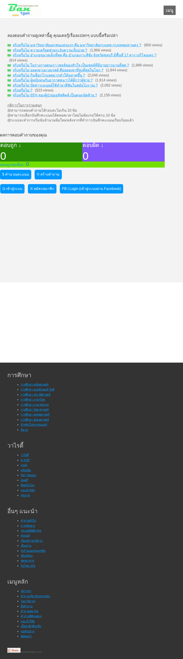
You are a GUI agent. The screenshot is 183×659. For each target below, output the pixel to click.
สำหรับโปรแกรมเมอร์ (34, 424)
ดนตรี (24, 480)
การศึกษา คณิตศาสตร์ (34, 384)
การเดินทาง (28, 525)
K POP (25, 460)
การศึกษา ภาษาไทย (33, 399)
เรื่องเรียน (27, 555)
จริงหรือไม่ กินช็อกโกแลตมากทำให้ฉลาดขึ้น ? (49, 75)
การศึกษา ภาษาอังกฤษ (35, 404)
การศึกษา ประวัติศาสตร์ (35, 394)
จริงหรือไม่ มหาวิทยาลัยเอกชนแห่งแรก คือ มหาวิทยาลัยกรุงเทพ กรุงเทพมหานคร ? (77, 45)
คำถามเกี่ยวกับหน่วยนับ (35, 596)
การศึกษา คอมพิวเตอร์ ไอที (37, 389)
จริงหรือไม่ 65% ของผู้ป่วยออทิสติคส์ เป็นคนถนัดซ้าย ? (55, 95)
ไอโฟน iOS (28, 566)
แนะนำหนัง (28, 490)
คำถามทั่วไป (28, 520)
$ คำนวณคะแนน (15, 174)
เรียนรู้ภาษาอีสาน (31, 540)
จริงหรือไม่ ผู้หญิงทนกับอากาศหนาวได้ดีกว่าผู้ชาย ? (53, 80)
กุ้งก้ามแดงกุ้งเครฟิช (33, 551)
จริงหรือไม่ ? (22, 90)
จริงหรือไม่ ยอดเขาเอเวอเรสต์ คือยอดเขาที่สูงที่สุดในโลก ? (58, 70)
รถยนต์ (25, 535)
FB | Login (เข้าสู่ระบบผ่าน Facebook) (91, 189)
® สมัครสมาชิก (42, 189)
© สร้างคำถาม (48, 174)
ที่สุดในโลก (28, 485)
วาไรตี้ (25, 455)
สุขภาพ (25, 495)
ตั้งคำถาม (27, 606)
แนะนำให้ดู (28, 621)
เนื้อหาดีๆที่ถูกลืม (31, 626)
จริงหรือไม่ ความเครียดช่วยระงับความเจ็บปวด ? (50, 50)
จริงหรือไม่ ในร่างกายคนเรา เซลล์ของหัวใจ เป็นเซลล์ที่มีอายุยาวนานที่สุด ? (71, 65)
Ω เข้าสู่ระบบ (12, 189)
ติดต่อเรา (26, 636)
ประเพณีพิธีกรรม (31, 530)
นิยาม (24, 430)
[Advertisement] (33, 224)
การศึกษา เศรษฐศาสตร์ (35, 414)
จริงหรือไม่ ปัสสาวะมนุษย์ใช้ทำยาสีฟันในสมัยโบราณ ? (55, 85)
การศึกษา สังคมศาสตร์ (35, 419)
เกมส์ (24, 465)
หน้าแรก (26, 591)
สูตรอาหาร (27, 560)
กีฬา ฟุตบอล (28, 475)
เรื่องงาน (26, 545)
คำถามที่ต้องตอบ (31, 616)
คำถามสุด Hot (29, 611)
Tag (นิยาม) (28, 601)
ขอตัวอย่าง (27, 631)
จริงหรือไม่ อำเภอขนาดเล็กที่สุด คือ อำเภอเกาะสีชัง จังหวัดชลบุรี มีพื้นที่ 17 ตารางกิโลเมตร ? (84, 55)
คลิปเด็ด (26, 470)
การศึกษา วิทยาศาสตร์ (35, 409)
